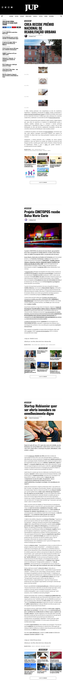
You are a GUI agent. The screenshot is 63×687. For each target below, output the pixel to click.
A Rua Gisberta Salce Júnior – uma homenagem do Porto (10, 70)
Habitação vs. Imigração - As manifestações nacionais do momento (8, 59)
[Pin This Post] (14, 27)
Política (40, 16)
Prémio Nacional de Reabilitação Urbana (33, 150)
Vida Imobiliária (49, 131)
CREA (46, 144)
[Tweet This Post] (9, 27)
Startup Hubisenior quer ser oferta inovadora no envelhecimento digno (10, 38)
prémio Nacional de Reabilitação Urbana (34, 114)
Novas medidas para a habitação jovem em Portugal (9, 65)
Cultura (16, 16)
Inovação (38, 615)
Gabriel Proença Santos (34, 387)
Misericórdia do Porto (54, 117)
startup (45, 150)
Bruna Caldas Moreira (33, 673)
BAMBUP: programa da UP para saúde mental (9, 54)
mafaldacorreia (32, 204)
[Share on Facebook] (4, 27)
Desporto (35, 16)
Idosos (33, 615)
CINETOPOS (43, 329)
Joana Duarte (52, 329)
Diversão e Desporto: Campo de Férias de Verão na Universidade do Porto (10, 76)
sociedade (43, 615)
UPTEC (47, 112)
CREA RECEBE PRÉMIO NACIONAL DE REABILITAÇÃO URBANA (9, 23)
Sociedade (11, 16)
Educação (22, 16)
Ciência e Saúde (28, 16)
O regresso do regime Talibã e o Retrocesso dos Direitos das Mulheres (9, 43)
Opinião (45, 16)
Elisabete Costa (32, 36)
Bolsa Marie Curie (36, 329)
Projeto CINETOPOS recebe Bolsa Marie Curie (9, 33)
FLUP (47, 329)
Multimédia (51, 16)
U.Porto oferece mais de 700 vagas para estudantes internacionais (10, 49)
